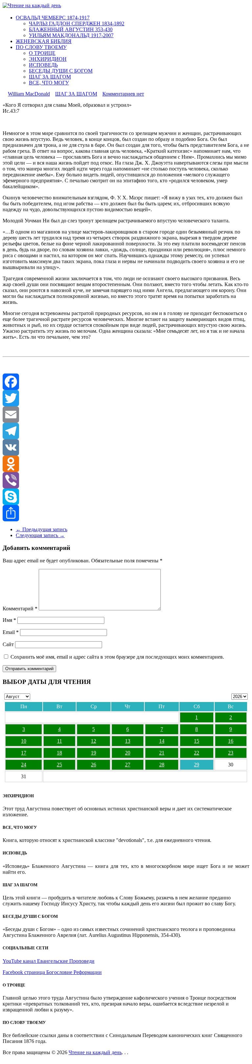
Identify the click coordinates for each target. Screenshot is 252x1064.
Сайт (8, 644)
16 (230, 741)
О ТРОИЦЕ (42, 53)
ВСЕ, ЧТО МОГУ (49, 82)
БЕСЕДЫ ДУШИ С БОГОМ (61, 71)
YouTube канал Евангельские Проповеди (48, 961)
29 (196, 764)
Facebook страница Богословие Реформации (52, 972)
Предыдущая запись (41, 529)
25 (59, 764)
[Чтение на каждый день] (32, 5)
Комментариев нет (123, 94)
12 (93, 741)
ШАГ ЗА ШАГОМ (50, 76)
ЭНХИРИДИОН (48, 59)
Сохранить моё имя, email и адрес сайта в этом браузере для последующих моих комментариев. (117, 657)
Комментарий (20, 608)
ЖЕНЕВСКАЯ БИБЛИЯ (44, 41)
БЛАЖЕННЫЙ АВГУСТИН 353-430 (71, 29)
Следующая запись (40, 535)
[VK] (126, 447)
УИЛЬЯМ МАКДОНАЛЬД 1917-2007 (71, 35)
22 (196, 753)
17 (23, 753)
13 (127, 741)
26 (93, 764)
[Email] (126, 414)
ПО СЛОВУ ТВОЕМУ (41, 47)
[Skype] (126, 496)
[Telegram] (126, 431)
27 (127, 764)
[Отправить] (126, 513)
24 (23, 764)
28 (161, 764)
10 (23, 741)
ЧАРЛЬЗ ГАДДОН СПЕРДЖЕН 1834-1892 (76, 23)
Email (11, 632)
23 (230, 753)
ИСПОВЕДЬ (43, 65)
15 (196, 741)
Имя (9, 620)
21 (161, 753)
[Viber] (126, 480)
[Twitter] (126, 398)
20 (127, 753)
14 (161, 741)
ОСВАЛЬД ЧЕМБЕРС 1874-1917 (53, 17)
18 (59, 753)
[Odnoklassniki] (126, 464)
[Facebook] (126, 382)
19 (93, 753)
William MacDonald (29, 94)
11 (59, 741)
